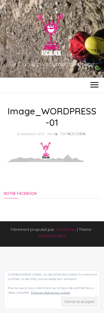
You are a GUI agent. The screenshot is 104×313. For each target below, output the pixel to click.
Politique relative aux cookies (50, 292)
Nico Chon (76, 134)
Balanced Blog (52, 235)
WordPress (65, 229)
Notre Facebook (20, 193)
